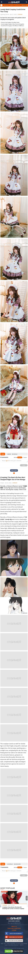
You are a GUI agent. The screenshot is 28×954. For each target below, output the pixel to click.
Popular (25, 457)
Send (23, 465)
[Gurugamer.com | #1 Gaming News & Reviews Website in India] (14, 2)
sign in (7, 460)
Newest (19, 457)
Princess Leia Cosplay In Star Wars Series (10, 22)
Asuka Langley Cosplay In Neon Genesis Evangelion (12, 24)
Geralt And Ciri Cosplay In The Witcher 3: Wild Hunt (12, 25)
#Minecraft (6, 5)
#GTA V (12, 5)
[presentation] (6, 454)
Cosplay (20, 14)
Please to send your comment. (11, 460)
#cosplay (14, 454)
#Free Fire (17, 5)
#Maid (9, 454)
